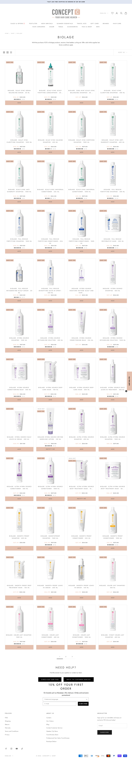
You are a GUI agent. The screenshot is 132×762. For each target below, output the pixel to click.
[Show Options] (87, 699)
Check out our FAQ (49, 680)
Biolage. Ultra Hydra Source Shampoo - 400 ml (81, 438)
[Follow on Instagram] (11, 749)
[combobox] (65, 699)
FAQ (6, 718)
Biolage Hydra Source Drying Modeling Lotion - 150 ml (50, 438)
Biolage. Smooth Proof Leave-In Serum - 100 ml (81, 587)
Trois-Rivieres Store (52, 735)
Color (51, 27)
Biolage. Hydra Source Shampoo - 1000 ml (19, 339)
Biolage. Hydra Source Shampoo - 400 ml (113, 290)
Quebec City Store (52, 731)
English (103, 13)
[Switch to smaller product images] (7, 52)
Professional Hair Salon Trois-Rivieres (57, 738)
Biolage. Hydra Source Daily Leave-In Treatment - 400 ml (112, 389)
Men (98, 27)
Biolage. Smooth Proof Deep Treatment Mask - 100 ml (19, 587)
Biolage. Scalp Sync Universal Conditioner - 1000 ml (81, 191)
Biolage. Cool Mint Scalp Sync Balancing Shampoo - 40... (81, 92)
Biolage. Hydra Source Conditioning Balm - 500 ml (19, 389)
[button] (129, 381)
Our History (50, 721)
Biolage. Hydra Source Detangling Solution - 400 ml (50, 339)
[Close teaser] (126, 391)
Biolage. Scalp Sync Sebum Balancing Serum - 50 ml (19, 92)
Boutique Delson (51, 741)
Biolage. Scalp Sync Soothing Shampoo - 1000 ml (81, 141)
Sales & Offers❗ (18, 23)
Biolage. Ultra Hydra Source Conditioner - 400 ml (19, 488)
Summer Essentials (65, 23)
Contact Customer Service (54, 728)
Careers (48, 718)
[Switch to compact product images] (11, 52)
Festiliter (33, 23)
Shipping (8, 721)
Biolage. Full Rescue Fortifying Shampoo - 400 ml (112, 191)
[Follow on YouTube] (17, 749)
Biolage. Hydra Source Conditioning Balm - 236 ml (81, 339)
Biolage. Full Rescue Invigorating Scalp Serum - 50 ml (19, 291)
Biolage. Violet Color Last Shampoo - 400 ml (112, 636)
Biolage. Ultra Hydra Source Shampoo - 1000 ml (112, 438)
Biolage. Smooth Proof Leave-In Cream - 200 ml (50, 587)
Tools (60, 27)
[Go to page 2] (72, 656)
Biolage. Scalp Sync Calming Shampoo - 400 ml (50, 141)
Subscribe (104, 732)
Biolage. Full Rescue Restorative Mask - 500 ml (113, 240)
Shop (12, 33)
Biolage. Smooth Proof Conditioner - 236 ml (81, 537)
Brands (106, 23)
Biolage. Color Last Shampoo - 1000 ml (19, 636)
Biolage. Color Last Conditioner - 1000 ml (81, 636)
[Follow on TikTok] (22, 749)
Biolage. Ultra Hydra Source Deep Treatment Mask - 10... (81, 488)
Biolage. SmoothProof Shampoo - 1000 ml (50, 537)
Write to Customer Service (79, 680)
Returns (7, 724)
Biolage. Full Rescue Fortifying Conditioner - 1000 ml (81, 241)
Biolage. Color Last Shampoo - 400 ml (113, 587)
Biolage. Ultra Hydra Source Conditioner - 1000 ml (50, 488)
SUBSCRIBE (83, 704)
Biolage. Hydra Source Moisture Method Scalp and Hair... (82, 291)
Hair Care (117, 23)
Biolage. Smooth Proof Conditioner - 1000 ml (113, 537)
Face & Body (87, 27)
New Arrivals (47, 23)
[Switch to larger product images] (4, 52)
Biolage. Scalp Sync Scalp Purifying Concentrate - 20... (50, 92)
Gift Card (95, 23)
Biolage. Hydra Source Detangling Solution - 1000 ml (113, 339)
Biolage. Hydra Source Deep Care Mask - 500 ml (82, 389)
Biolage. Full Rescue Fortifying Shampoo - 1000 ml (19, 240)
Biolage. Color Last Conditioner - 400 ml (50, 636)
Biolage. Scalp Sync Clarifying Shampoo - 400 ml (112, 92)
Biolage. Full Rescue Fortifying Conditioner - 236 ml (50, 241)
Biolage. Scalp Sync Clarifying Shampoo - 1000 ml (19, 141)
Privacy (7, 735)
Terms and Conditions (11, 731)
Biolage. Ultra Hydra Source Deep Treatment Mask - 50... (112, 488)
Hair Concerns (38, 27)
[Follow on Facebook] (6, 749)
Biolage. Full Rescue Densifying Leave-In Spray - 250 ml (50, 291)
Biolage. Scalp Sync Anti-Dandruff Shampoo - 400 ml (112, 141)
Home (7, 33)
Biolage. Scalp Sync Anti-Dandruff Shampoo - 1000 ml (19, 191)
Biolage (19, 33)
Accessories (72, 27)
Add (22, 103)
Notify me (50, 449)
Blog (47, 724)
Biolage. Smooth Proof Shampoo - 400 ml (19, 537)
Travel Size (82, 23)
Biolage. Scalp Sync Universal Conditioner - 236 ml (50, 191)
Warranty (7, 728)
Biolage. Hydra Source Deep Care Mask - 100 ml (50, 389)
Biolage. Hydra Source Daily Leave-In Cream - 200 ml (19, 438)
